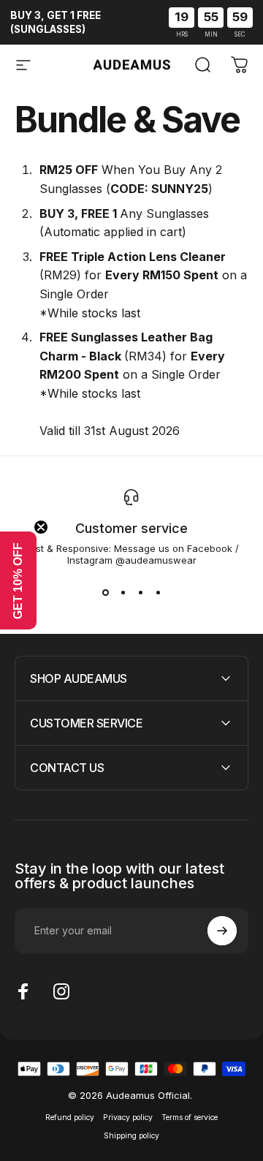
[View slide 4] (158, 592)
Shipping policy (131, 1136)
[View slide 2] (123, 592)
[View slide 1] (105, 592)
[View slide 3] (140, 592)
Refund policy (69, 1117)
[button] (18, 580)
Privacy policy (128, 1117)
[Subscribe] (222, 930)
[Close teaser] (41, 527)
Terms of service (189, 1117)
